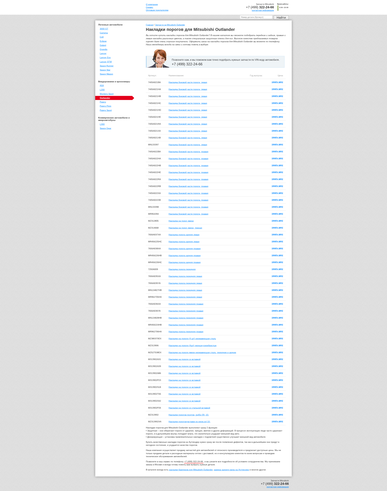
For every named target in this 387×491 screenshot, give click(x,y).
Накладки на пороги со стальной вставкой (189, 408)
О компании (152, 4)
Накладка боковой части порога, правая (188, 151)
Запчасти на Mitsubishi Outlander (170, 25)
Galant (103, 45)
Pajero (103, 102)
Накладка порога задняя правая (185, 248)
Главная (149, 25)
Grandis (103, 49)
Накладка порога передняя (182, 269)
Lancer (103, 53)
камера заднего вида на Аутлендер (231, 470)
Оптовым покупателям (157, 10)
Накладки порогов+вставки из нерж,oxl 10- (189, 421)
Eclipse (103, 41)
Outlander (105, 98)
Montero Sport (107, 94)
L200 (102, 90)
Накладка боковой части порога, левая (188, 82)
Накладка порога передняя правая (186, 304)
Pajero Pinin (105, 106)
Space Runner (107, 66)
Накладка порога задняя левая (184, 234)
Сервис (149, 7)
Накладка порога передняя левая (185, 276)
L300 (102, 124)
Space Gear (105, 128)
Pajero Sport (106, 110)
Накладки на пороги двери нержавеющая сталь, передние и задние (202, 352)
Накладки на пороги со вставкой (184, 359)
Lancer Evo (105, 57)
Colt (102, 37)
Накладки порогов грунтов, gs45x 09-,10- (189, 415)
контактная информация (263, 10)
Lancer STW (106, 62)
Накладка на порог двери (181, 221)
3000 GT (104, 29)
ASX (102, 85)
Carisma (104, 33)
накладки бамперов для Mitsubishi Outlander (191, 470)
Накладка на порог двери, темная (185, 228)
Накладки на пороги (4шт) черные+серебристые (192, 345)
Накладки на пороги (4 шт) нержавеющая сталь (192, 338)
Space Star (105, 70)
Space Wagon (106, 74)
